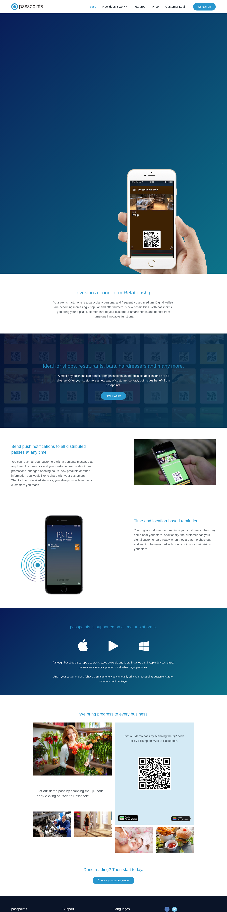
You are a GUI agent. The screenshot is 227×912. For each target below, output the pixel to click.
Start (92, 6)
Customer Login (175, 6)
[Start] (27, 6)
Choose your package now (113, 880)
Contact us (204, 6)
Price (155, 6)
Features (139, 6)
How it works (113, 395)
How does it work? (114, 6)
